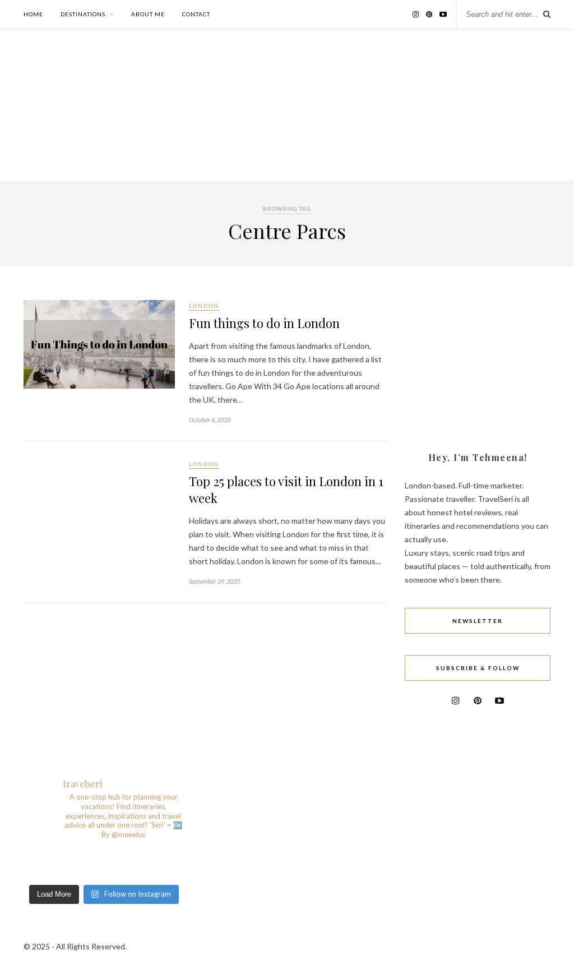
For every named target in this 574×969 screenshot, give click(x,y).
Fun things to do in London (264, 323)
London (204, 305)
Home (33, 14)
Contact (196, 14)
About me (148, 14)
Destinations (83, 14)
